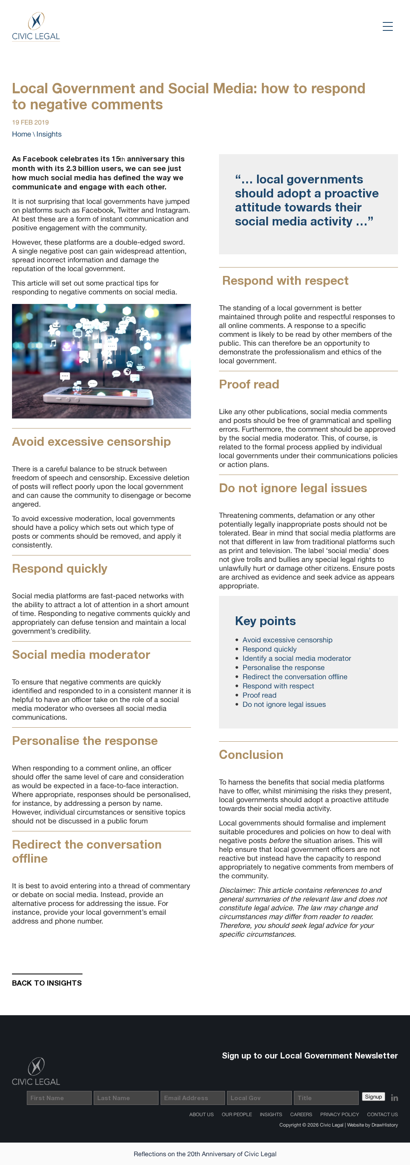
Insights (49, 134)
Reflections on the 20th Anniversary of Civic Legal (205, 1153)
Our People (237, 1114)
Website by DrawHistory (372, 1125)
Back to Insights (47, 982)
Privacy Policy (339, 1114)
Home (21, 134)
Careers (301, 1114)
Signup (373, 1096)
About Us (201, 1114)
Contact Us (382, 1114)
